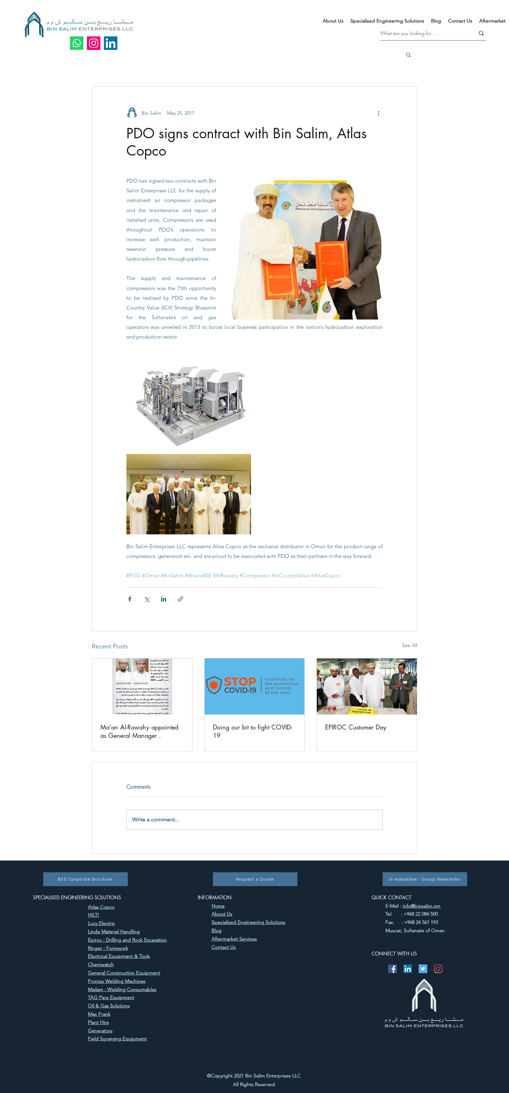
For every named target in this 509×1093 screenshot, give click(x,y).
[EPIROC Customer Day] (367, 686)
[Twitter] (423, 968)
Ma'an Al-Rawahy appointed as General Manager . (139, 731)
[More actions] (378, 113)
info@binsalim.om (421, 906)
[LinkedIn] (110, 43)
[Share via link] (180, 599)
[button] (408, 54)
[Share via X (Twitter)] (146, 599)
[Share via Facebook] (129, 599)
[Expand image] (188, 404)
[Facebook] (392, 968)
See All (409, 645)
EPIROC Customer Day (355, 727)
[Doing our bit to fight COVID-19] (255, 686)
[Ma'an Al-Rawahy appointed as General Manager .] (142, 686)
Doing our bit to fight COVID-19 (252, 731)
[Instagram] (93, 43)
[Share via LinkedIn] (163, 599)
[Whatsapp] (76, 43)
